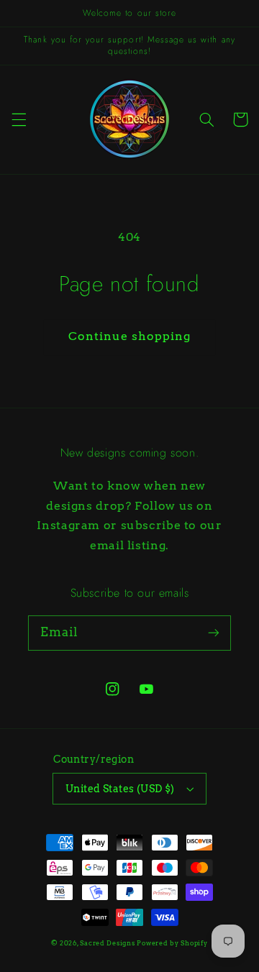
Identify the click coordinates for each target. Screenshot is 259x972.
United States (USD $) (120, 788)
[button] (18, 119)
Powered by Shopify (172, 943)
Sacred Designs (107, 943)
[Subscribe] (213, 632)
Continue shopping (129, 336)
